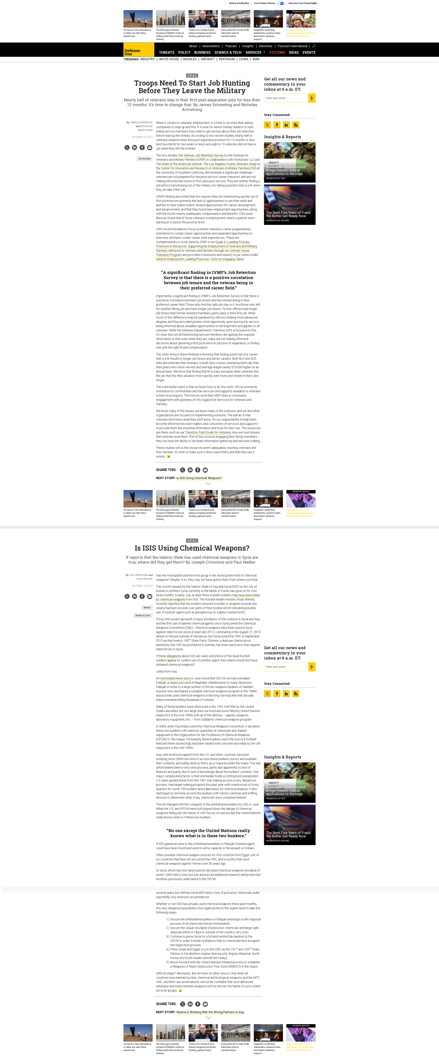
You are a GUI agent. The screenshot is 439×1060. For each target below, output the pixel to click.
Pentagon (227, 59)
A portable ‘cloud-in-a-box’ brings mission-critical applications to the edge (286, 170)
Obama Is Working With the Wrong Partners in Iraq (210, 1012)
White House (169, 59)
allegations (174, 656)
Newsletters (211, 46)
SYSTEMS (277, 52)
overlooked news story (175, 678)
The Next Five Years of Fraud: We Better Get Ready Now (288, 214)
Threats (166, 52)
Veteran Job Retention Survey (204, 155)
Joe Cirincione (138, 575)
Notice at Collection (239, 3)
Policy (184, 52)
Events (309, 52)
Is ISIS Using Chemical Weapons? (199, 478)
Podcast (231, 46)
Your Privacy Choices (265, 3)
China (243, 59)
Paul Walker (145, 579)
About (193, 46)
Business (202, 52)
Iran (256, 59)
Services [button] (254, 52)
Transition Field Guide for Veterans (208, 432)
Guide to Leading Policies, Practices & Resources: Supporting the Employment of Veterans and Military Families (206, 246)
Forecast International (292, 46)
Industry (147, 59)
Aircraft (208, 59)
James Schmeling (141, 122)
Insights (247, 46)
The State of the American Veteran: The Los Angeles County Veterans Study (206, 164)
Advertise (265, 46)
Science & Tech (228, 52)
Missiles (190, 59)
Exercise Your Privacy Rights (303, 3)
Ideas (294, 52)
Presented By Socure (277, 220)
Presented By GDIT (276, 178)
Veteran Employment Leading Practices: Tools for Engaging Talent (200, 259)
